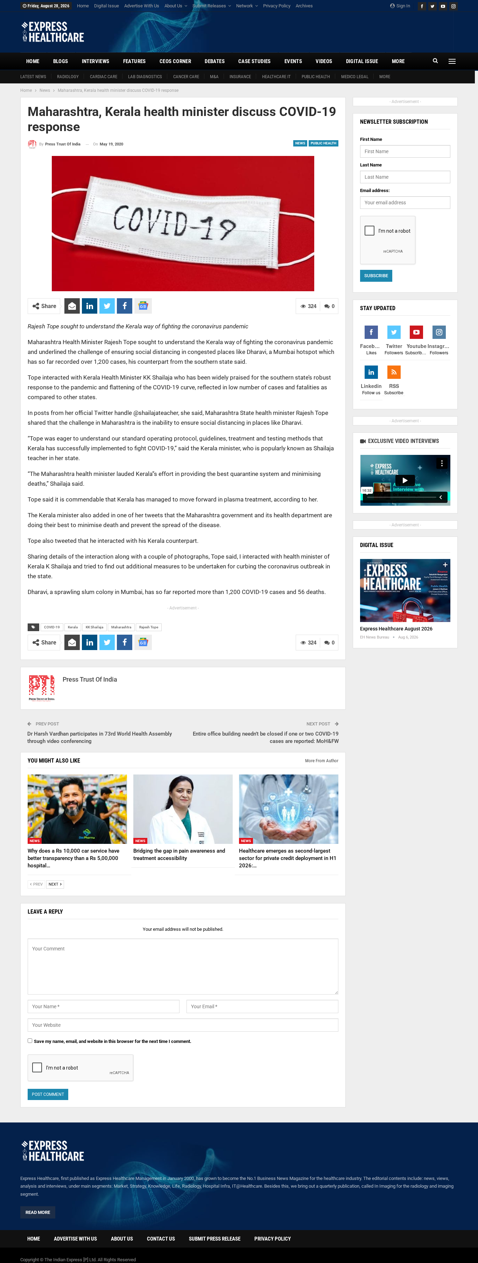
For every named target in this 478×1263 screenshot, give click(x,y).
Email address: (375, 190)
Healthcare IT (276, 76)
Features (134, 61)
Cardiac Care (103, 76)
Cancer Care (186, 76)
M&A (214, 76)
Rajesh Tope (148, 627)
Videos (324, 61)
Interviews (96, 61)
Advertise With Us (141, 5)
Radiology (68, 76)
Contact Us (161, 1239)
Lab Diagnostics (145, 76)
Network (244, 5)
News (300, 143)
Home (83, 5)
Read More (38, 1212)
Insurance (240, 76)
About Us (173, 5)
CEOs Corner (175, 61)
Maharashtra (121, 627)
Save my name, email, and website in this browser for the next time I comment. (112, 1041)
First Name (371, 139)
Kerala (73, 627)
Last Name (371, 165)
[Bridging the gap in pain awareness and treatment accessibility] (183, 809)
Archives (304, 5)
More (384, 76)
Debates (215, 61)
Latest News (33, 76)
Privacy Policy (276, 5)
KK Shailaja (94, 627)
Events (293, 61)
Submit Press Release (214, 1239)
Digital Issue (106, 5)
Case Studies (254, 61)
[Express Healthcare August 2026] (405, 590)
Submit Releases (209, 5)
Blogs (60, 61)
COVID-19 (52, 627)
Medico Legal (354, 76)
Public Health (316, 76)
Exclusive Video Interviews (403, 441)
